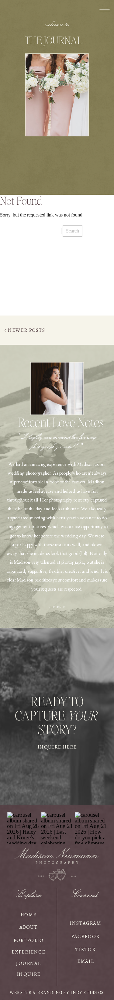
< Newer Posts (24, 330)
